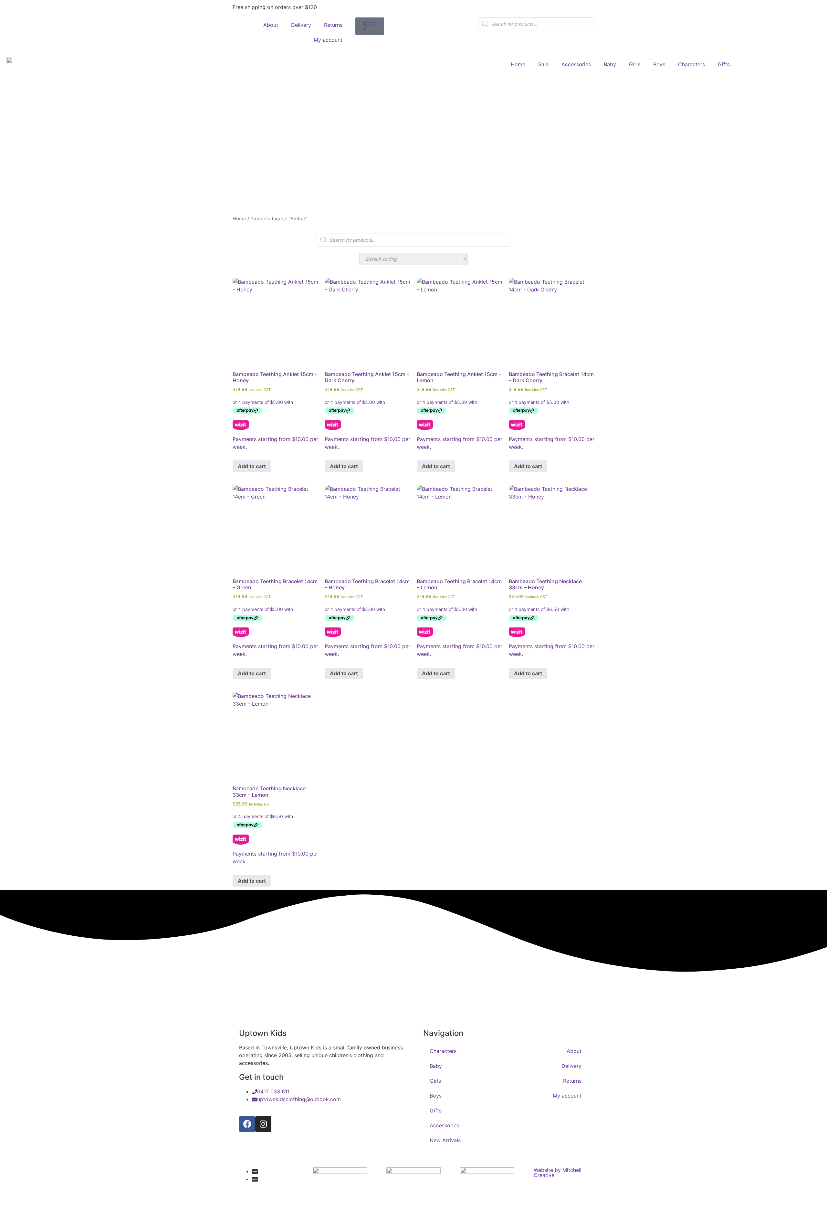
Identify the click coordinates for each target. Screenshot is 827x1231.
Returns (333, 25)
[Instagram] (263, 1124)
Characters (691, 64)
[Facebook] (247, 1124)
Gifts (724, 64)
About (270, 25)
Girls (634, 64)
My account (328, 40)
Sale (543, 64)
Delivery (301, 25)
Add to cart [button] (252, 466)
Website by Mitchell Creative (557, 1172)
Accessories (576, 64)
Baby (610, 64)
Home (518, 64)
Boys (659, 64)
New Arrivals (445, 1140)
